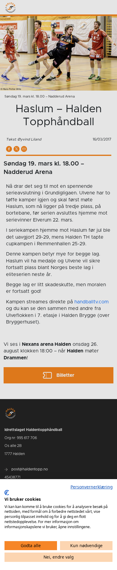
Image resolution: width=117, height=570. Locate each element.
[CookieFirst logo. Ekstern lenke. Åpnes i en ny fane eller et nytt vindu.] (6, 492)
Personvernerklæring (91, 487)
